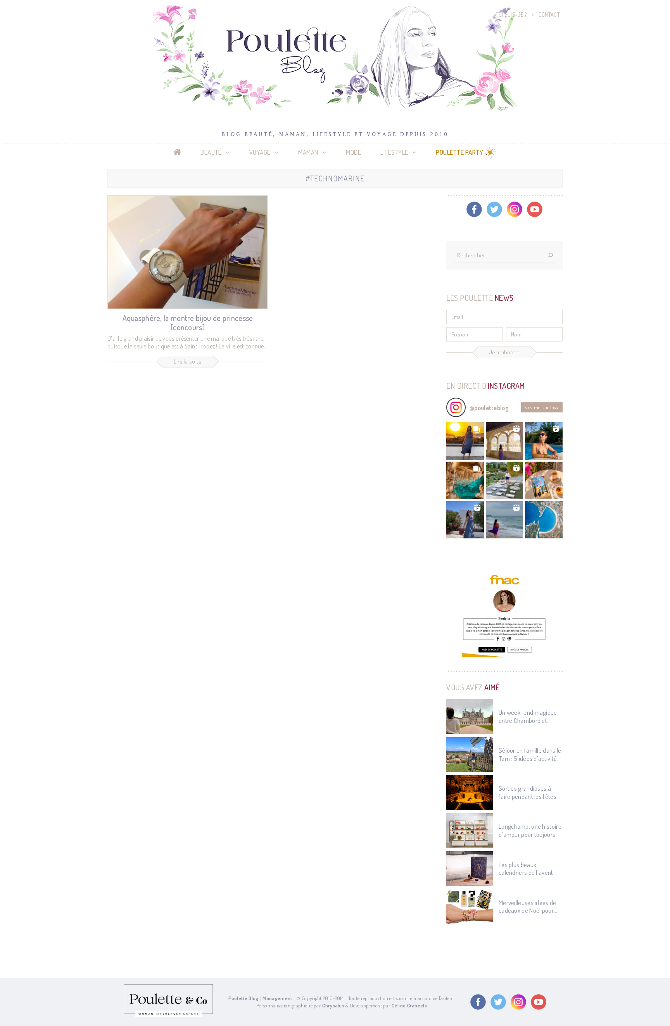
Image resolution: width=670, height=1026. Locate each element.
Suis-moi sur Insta (541, 407)
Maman (308, 152)
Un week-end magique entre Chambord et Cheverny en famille (528, 716)
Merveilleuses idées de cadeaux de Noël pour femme (527, 907)
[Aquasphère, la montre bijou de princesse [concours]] (187, 252)
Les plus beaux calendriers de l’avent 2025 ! (526, 869)
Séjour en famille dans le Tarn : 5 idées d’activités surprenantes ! (530, 754)
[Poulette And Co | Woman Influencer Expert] (168, 1015)
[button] (465, 441)
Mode (353, 152)
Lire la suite (188, 361)
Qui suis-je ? (511, 14)
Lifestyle (394, 152)
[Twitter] (494, 209)
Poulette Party (459, 152)
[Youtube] (534, 209)
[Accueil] (177, 152)
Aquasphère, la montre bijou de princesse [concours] (188, 322)
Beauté (210, 152)
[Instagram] (514, 209)
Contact (549, 14)
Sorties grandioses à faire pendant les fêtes (527, 792)
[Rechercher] (550, 255)
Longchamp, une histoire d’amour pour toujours (530, 830)
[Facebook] (474, 209)
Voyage (260, 152)
